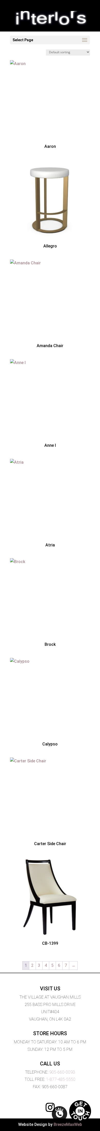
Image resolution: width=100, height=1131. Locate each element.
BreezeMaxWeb (68, 1124)
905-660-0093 (62, 1072)
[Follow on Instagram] (50, 1107)
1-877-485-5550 (60, 1079)
